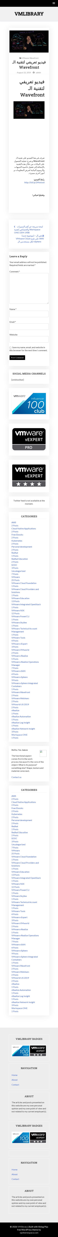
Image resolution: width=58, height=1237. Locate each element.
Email (12, 322)
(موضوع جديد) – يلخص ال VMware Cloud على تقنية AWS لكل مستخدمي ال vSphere (30, 238)
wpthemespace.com (29, 1232)
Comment (14, 271)
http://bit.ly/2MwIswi (34, 182)
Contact (15, 1084)
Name (12, 309)
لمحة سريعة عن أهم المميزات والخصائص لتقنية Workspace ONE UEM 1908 (28, 229)
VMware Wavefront (30, 58)
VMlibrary (29, 13)
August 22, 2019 (24, 72)
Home (14, 1075)
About (15, 1079)
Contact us (16, 777)
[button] (54, 3)
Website (13, 334)
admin (38, 72)
